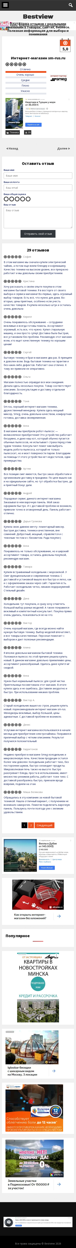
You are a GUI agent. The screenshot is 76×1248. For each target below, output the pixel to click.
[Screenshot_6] (38, 128)
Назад (13, 148)
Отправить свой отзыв (38, 233)
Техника (14, 132)
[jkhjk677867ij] (32, 1075)
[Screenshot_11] (38, 1226)
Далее (62, 148)
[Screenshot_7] (38, 870)
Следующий (44, 825)
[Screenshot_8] (38, 1021)
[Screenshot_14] (38, 921)
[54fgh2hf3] (34, 1189)
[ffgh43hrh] (34, 1130)
